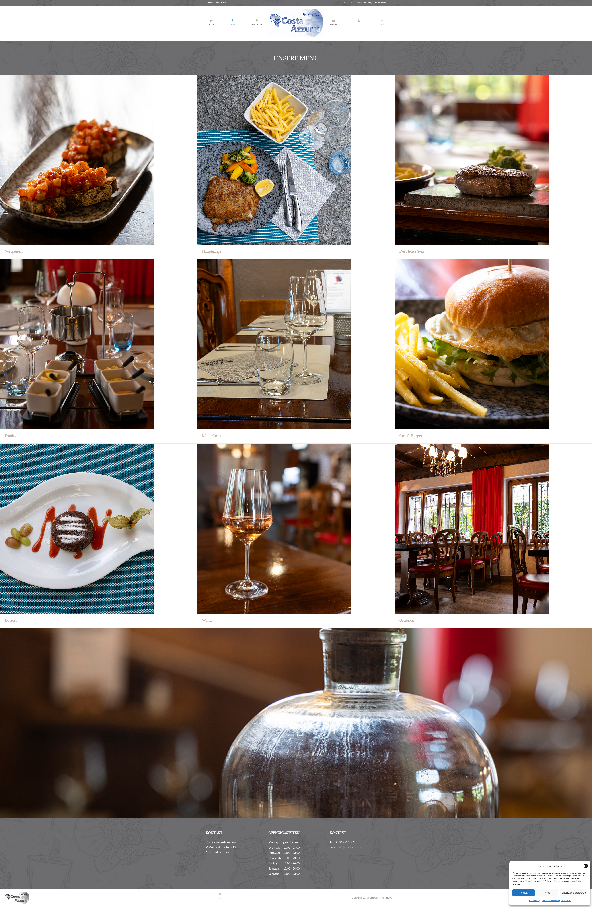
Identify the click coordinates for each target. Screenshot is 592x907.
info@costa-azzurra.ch (351, 847)
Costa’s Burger (410, 436)
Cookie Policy (534, 900)
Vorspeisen (13, 251)
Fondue (11, 436)
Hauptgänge (211, 251)
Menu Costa (211, 436)
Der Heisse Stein (412, 251)
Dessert (11, 620)
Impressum (566, 900)
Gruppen (406, 620)
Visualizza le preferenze (574, 892)
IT (220, 894)
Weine (207, 620)
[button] (585, 865)
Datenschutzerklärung (551, 900)
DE (220, 899)
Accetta (523, 892)
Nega (547, 892)
